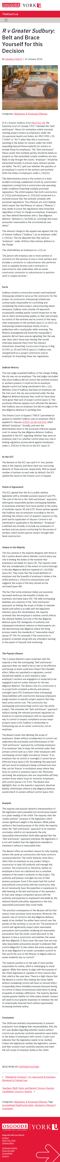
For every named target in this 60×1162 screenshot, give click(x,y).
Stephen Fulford (13, 59)
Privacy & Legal (8, 1151)
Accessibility (7, 1153)
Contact (5, 1138)
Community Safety (9, 1148)
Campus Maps (8, 1143)
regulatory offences (44, 1105)
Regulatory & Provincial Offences (30, 113)
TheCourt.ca (10, 14)
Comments (7, 1108)
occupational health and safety (17, 1105)
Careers (5, 1156)
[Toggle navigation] (6, 20)
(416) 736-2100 (8, 1140)
